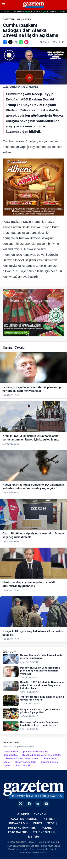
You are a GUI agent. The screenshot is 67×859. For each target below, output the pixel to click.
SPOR (51, 823)
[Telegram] (38, 804)
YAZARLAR (48, 827)
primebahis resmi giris (35, 751)
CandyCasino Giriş (25, 762)
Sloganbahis (10, 755)
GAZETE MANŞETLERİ (25, 818)
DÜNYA (37, 823)
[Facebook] (5, 42)
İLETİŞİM (33, 836)
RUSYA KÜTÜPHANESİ (22, 827)
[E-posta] (15, 42)
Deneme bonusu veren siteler (22, 758)
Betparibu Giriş (24, 765)
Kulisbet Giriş (10, 751)
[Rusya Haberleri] (33, 7)
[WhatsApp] (21, 42)
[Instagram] (26, 42)
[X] (10, 42)
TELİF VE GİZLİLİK (44, 832)
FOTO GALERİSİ (18, 832)
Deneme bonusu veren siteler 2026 (41, 755)
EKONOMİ (40, 814)
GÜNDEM (23, 814)
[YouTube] (46, 804)
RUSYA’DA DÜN (19, 823)
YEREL (48, 818)
